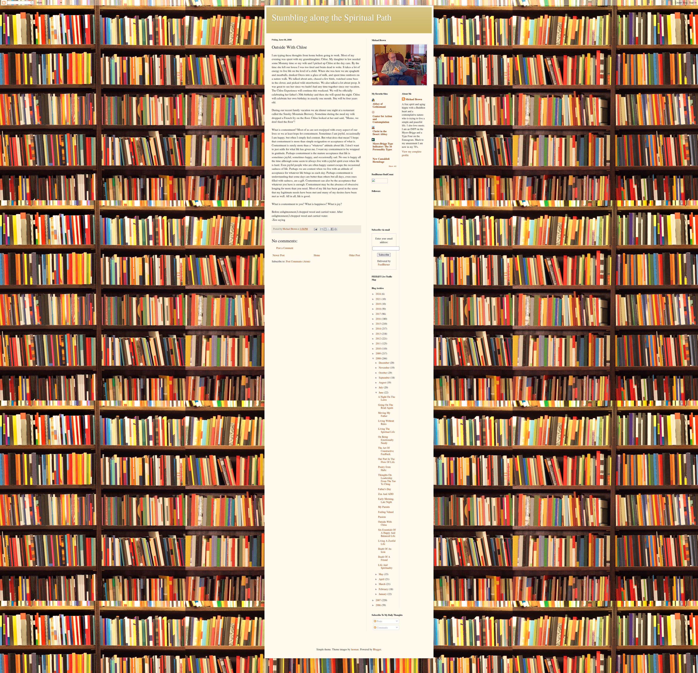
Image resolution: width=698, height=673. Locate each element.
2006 (379, 605)
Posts (379, 621)
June (381, 392)
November (384, 367)
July (381, 387)
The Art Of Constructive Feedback (386, 451)
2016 (379, 318)
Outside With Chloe (385, 523)
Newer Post (278, 255)
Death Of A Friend (384, 558)
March (382, 584)
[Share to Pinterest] (335, 229)
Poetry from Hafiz (384, 468)
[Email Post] (315, 228)
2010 (379, 348)
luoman (355, 649)
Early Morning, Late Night (386, 500)
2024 (379, 294)
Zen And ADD (385, 494)
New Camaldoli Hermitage (381, 160)
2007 (379, 600)
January (383, 594)
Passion (382, 517)
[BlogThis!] (325, 229)
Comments (382, 627)
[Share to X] (328, 229)
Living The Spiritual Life (386, 430)
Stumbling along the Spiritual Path (332, 17)
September (384, 377)
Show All (392, 166)
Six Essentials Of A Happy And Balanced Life (387, 533)
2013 (379, 333)
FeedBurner (384, 264)
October (383, 372)
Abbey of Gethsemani (379, 105)
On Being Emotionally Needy (386, 440)
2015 (379, 323)
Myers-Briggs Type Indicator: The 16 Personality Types (383, 146)
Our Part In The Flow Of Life (386, 460)
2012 (379, 338)
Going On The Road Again (385, 406)
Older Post (354, 255)
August (383, 382)
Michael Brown (414, 99)
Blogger (377, 649)
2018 (379, 308)
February (384, 589)
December (384, 362)
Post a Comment (284, 248)
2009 (379, 353)
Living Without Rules (386, 422)
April (382, 579)
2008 (379, 358)
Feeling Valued (386, 512)
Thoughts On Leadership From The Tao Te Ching (387, 479)
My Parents (384, 507)
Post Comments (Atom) (298, 261)
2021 (379, 299)
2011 (379, 343)
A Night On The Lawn (386, 398)
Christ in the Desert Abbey (380, 132)
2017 (379, 314)
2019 (379, 304)
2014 (379, 328)
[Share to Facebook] (332, 229)
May (381, 574)
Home (317, 255)
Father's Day (384, 489)
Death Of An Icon (384, 550)
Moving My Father (384, 414)
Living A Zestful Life (387, 542)
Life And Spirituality (385, 566)
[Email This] (322, 229)
